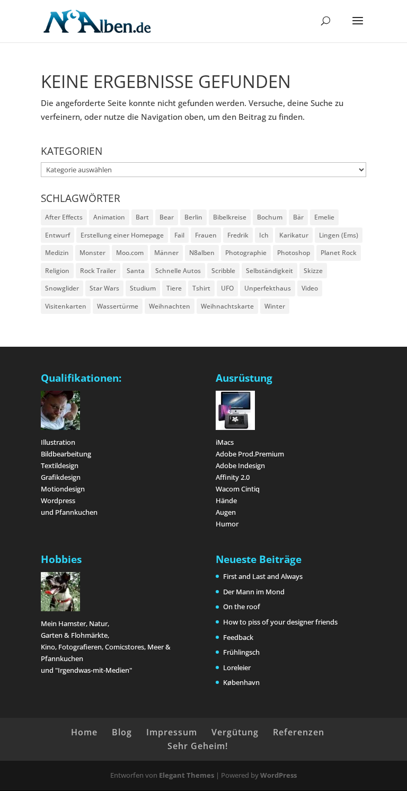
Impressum (171, 732)
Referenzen (298, 732)
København (241, 682)
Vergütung (235, 732)
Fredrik (238, 235)
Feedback (238, 637)
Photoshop (293, 252)
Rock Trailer (98, 270)
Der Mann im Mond (254, 591)
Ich (264, 235)
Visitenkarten (65, 306)
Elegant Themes (186, 775)
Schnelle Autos (178, 270)
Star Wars (104, 288)
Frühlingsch (241, 652)
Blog (122, 732)
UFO (227, 288)
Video (310, 288)
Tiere (174, 288)
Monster (92, 252)
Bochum (269, 217)
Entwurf (57, 235)
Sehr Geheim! (197, 746)
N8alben (202, 252)
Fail (179, 235)
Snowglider (62, 288)
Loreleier (237, 667)
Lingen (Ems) (338, 235)
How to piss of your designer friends (280, 622)
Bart (142, 217)
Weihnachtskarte (227, 306)
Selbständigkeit (269, 270)
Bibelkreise (229, 217)
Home (84, 732)
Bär (298, 217)
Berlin (193, 217)
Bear (167, 217)
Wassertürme (117, 306)
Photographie (246, 252)
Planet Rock (339, 252)
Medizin (57, 252)
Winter (274, 306)
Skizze (313, 270)
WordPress (278, 775)
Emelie (324, 217)
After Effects (64, 217)
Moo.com (130, 252)
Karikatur (293, 235)
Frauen (206, 235)
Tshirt (201, 288)
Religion (57, 270)
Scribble (223, 270)
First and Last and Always (263, 576)
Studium (143, 288)
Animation (109, 217)
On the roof (241, 606)
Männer (166, 252)
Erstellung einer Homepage (122, 235)
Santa (136, 270)
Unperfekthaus (267, 288)
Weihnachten (169, 306)
